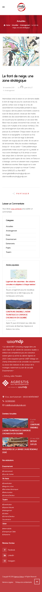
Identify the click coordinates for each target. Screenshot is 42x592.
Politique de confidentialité (24, 582)
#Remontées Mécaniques (10, 489)
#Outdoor (5, 514)
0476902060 (10, 401)
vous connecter (16, 209)
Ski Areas (5, 478)
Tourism (8, 252)
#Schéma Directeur (8, 495)
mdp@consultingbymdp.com (15, 405)
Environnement (11, 239)
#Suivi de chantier (8, 474)
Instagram (11, 561)
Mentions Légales (7, 582)
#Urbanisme (6, 535)
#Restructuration (7, 492)
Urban (4, 523)
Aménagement (9, 90)
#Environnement (7, 471)
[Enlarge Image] (21, 51)
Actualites (9, 226)
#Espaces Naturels (8, 507)
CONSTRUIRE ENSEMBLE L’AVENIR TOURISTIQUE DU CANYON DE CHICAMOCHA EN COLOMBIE (18, 315)
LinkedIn (11, 555)
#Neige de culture (8, 486)
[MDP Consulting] (21, 7)
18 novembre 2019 (8, 88)
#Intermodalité (6, 529)
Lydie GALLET (28, 88)
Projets (8, 248)
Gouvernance (6, 519)
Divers (8, 235)
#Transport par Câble (9, 532)
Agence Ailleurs (19, 577)
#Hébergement (7, 511)
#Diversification (7, 483)
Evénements (10, 243)
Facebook (11, 550)
